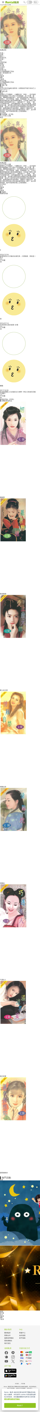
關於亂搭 (7, 1333)
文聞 (1, 54)
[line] (13, 1354)
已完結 (11, 71)
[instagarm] (13, 1358)
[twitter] (13, 1363)
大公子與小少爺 (5, 116)
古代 (1, 71)
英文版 (23, 1383)
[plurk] (6, 1358)
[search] (24, 2)
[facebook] (6, 1354)
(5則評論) (3, 62)
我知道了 (20, 1405)
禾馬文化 (3, 57)
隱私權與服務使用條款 (12, 1399)
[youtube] (6, 1363)
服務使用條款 (9, 1338)
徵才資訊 (7, 1343)
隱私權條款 (8, 1341)
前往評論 (3, 80)
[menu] (3, 2)
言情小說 (3, 70)
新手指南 (22, 1338)
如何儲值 (22, 1335)
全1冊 (2, 65)
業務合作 (7, 1335)
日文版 (17, 1383)
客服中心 (22, 1333)
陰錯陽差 (6, 71)
